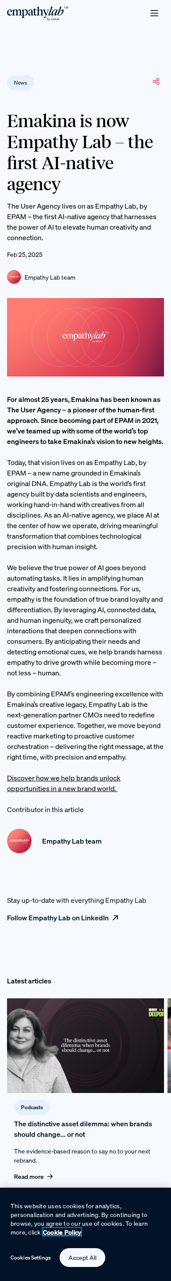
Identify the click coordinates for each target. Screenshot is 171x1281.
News (20, 82)
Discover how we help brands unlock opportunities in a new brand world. (64, 783)
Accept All (82, 1257)
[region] (85, 1234)
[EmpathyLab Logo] (37, 13)
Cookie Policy (62, 1232)
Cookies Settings (31, 1257)
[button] (156, 81)
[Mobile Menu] (154, 13)
